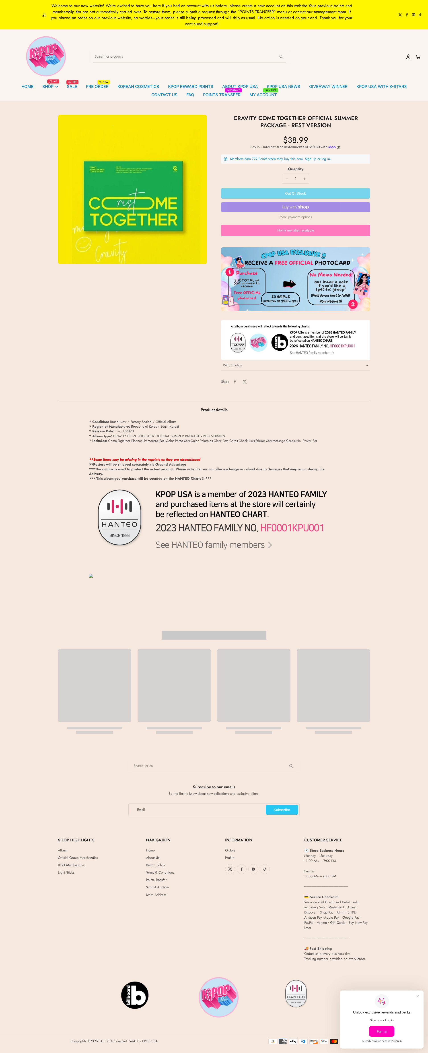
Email (141, 809)
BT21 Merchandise (71, 865)
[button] (295, 193)
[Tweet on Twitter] (245, 382)
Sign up (310, 158)
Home (150, 850)
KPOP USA (150, 1041)
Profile (229, 857)
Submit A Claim (157, 887)
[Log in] (408, 57)
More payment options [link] (296, 217)
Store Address (156, 895)
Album (63, 850)
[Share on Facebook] (235, 382)
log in (325, 158)
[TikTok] (420, 14)
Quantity (295, 169)
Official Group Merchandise (78, 857)
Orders (230, 850)
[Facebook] (406, 14)
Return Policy (155, 865)
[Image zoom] (132, 189)
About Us (152, 857)
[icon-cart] (418, 56)
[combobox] (214, 766)
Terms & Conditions (160, 872)
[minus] (286, 178)
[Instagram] (413, 14)
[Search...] (281, 57)
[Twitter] (400, 14)
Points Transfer (156, 880)
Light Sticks (66, 872)
